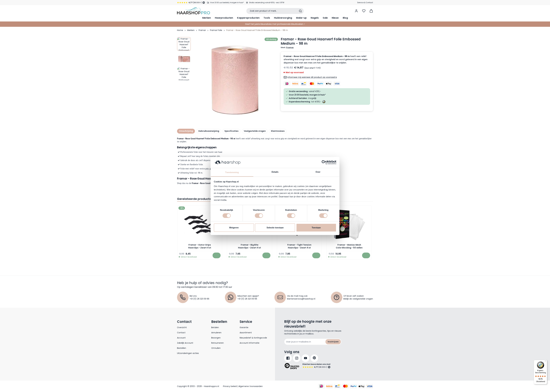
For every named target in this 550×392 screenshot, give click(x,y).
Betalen (215, 327)
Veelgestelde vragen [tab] (255, 131)
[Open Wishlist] (364, 11)
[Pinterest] (314, 358)
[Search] (300, 11)
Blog (345, 17)
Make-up (301, 17)
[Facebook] (288, 358)
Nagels (315, 17)
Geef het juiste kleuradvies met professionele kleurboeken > (275, 24)
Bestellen (181, 348)
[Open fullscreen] (235, 79)
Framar (202, 30)
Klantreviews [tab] (278, 131)
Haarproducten (224, 17)
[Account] (356, 11)
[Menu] (545, 361)
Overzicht (182, 327)
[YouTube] (305, 358)
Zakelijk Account (185, 342)
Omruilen (216, 348)
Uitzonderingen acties (188, 353)
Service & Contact (365, 2)
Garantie (244, 327)
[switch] (259, 215)
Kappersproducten (248, 17)
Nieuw (335, 17)
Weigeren (234, 227)
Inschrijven (333, 341)
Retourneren (217, 342)
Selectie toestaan (275, 227)
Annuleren (216, 332)
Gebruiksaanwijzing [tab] (208, 131)
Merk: (287, 47)
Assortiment (246, 332)
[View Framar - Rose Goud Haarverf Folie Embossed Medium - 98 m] (184, 44)
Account (181, 337)
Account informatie (249, 342)
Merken (206, 17)
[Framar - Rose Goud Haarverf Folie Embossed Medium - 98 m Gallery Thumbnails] (184, 59)
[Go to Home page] (193, 10)
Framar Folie (216, 30)
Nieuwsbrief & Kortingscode (253, 337)
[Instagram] (296, 358)
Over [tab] (318, 172)
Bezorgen (216, 337)
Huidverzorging (283, 17)
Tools (267, 17)
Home (180, 30)
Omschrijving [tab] (186, 131)
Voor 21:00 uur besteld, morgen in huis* (227, 2)
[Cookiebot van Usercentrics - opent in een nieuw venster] (323, 162)
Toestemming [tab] (232, 172)
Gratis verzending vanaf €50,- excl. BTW (266, 2)
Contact (181, 332)
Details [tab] (275, 172)
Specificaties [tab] (231, 131)
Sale (325, 17)
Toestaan (316, 227)
